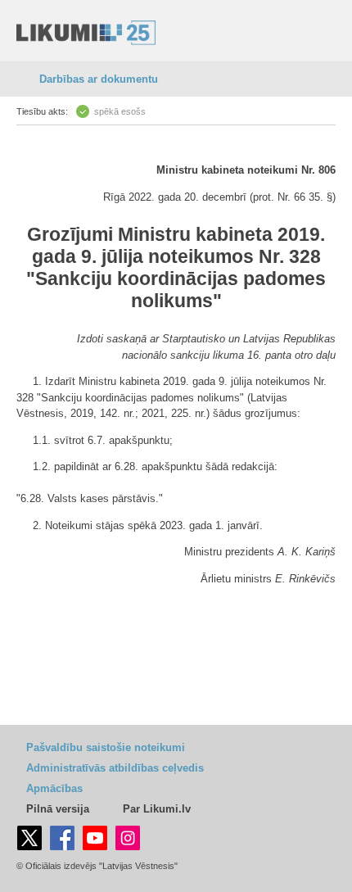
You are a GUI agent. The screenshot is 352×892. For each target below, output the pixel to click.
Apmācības (54, 788)
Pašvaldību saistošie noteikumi (105, 747)
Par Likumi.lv (157, 809)
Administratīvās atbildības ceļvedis (115, 768)
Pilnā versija (57, 809)
